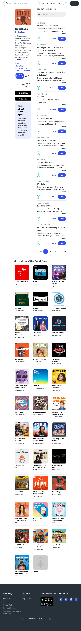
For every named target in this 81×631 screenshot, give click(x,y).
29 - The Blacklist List (47, 140)
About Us (6, 599)
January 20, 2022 (43, 181)
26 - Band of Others (46, 206)
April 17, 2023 (41, 69)
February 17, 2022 (43, 137)
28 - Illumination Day (46, 162)
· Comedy (18, 64)
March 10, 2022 (42, 94)
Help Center (26, 599)
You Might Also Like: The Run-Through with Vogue (50, 49)
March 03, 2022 (42, 116)
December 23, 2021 (43, 225)
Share (30, 76)
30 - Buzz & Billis (44, 119)
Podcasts (44, 3)
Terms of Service (9, 608)
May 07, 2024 (41, 23)
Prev (40, 251)
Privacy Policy (8, 605)
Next (66, 251)
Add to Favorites (21, 76)
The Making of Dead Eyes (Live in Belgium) (51, 73)
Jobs (4, 602)
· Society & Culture (22, 68)
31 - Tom (40, 97)
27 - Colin (41, 184)
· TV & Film (19, 66)
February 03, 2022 (43, 159)
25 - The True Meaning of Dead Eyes (51, 229)
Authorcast (55, 3)
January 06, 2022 (43, 203)
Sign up (65, 3)
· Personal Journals (22, 71)
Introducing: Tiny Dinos (47, 26)
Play (62, 39)
